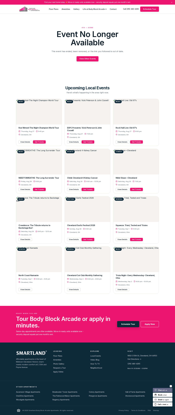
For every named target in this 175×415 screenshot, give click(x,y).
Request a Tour (59, 368)
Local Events (95, 356)
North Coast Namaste (29, 275)
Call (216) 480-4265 (131, 9)
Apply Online (58, 372)
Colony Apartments (96, 392)
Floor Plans (53, 9)
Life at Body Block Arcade (94, 9)
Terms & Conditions (138, 410)
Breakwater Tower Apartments (64, 392)
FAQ (149, 410)
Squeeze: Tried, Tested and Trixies (132, 225)
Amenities (66, 9)
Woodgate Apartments (25, 400)
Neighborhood (96, 368)
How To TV (95, 364)
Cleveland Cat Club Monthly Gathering (84, 275)
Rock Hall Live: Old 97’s (126, 128)
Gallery (76, 9)
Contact (113, 9)
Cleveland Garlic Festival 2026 (81, 225)
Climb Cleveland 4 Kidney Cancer (82, 178)
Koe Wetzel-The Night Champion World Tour (39, 128)
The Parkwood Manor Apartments (66, 396)
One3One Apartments (25, 396)
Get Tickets (39, 142)
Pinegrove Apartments (98, 396)
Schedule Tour (149, 9)
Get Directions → (134, 359)
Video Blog (94, 360)
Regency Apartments (61, 400)
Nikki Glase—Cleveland (126, 178)
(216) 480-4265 (134, 364)
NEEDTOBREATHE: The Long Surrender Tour (39, 178)
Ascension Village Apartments (28, 392)
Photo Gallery (58, 364)
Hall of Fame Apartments (135, 392)
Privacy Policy (124, 410)
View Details (25, 142)
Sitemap (156, 410)
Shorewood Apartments (135, 396)
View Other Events (87, 59)
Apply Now (150, 324)
